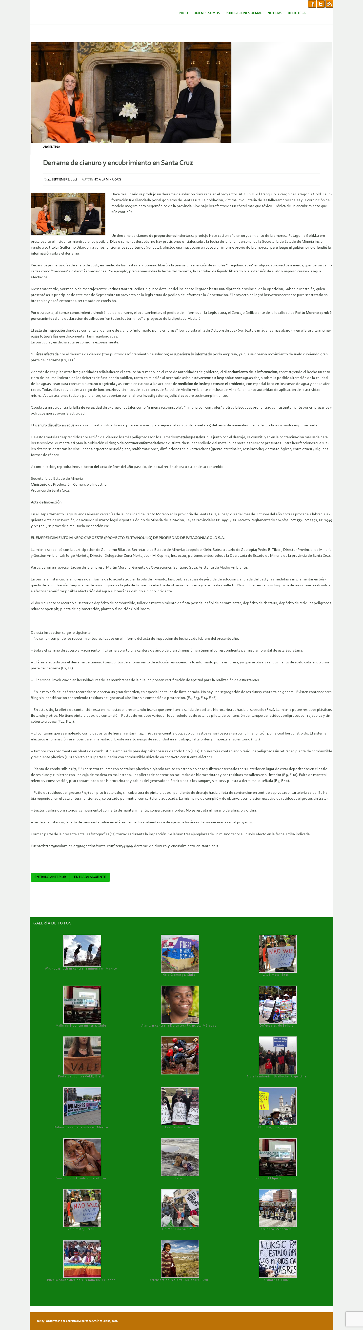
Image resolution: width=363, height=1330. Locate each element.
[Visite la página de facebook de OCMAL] (312, 4)
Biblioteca (297, 13)
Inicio (183, 13)
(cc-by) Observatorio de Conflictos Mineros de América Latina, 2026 (77, 1321)
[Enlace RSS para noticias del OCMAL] (329, 4)
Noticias (275, 13)
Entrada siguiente (90, 877)
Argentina (51, 147)
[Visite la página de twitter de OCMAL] (321, 4)
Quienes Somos (207, 13)
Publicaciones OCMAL (244, 13)
